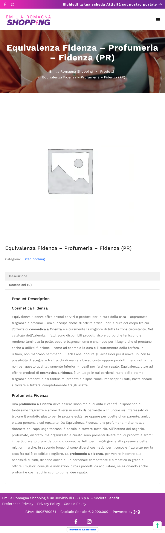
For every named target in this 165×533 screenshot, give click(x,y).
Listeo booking (33, 259)
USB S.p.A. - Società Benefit (96, 498)
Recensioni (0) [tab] (20, 285)
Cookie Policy (75, 504)
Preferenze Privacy (17, 504)
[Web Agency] (136, 512)
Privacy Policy (48, 504)
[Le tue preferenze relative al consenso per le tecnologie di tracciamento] (157, 525)
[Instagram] (12, 4)
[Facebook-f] (5, 4)
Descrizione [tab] (18, 276)
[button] (158, 19)
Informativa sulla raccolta (82, 529)
